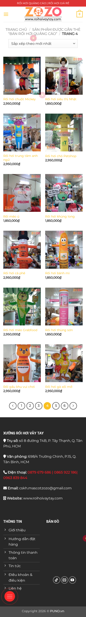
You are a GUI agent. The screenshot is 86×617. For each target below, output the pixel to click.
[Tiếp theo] (73, 406)
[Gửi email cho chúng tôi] (64, 580)
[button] (6, 14)
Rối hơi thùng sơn (59, 330)
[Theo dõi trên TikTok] (56, 580)
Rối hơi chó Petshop (60, 156)
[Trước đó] (13, 406)
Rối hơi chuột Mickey (19, 99)
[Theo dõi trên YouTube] (72, 580)
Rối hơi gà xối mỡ (58, 386)
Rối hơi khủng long (60, 216)
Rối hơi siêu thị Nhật (61, 99)
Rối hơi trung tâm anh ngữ (20, 158)
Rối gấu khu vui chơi (19, 386)
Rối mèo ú (11, 216)
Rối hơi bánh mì (57, 273)
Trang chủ (16, 29)
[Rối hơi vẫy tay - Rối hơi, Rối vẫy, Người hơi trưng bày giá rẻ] (43, 14)
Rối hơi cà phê (14, 273)
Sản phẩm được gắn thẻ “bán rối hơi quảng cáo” (44, 31)
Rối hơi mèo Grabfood (20, 330)
